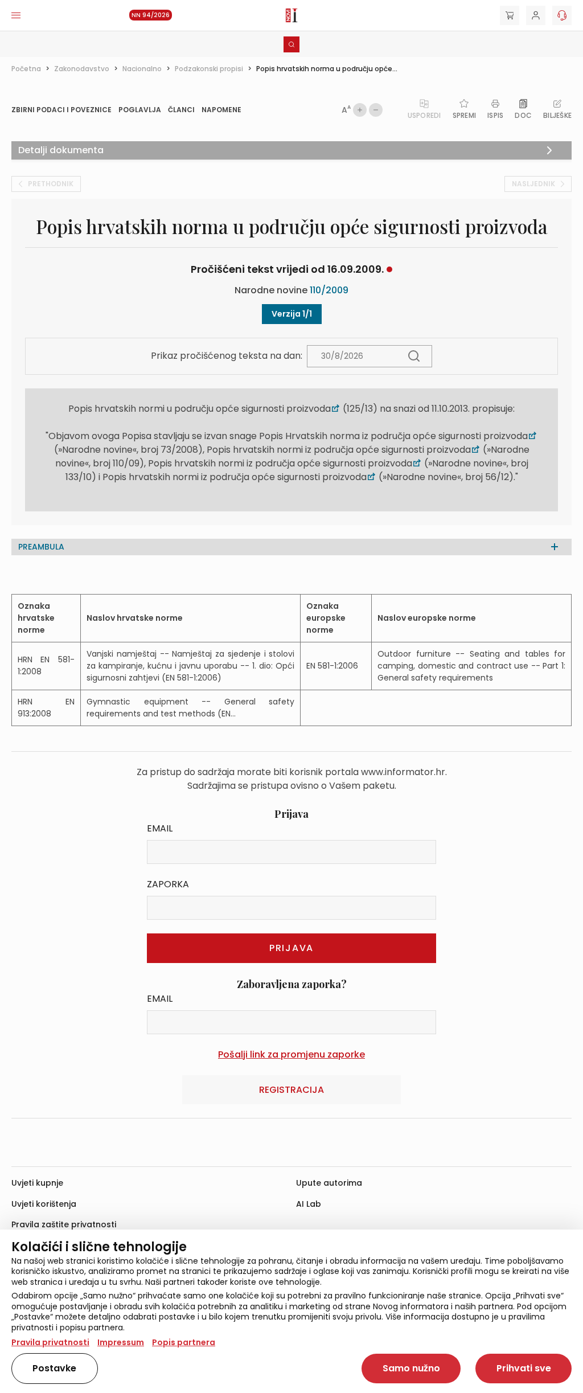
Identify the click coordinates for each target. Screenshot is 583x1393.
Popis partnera (183, 1342)
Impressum (120, 1342)
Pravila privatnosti (50, 1342)
